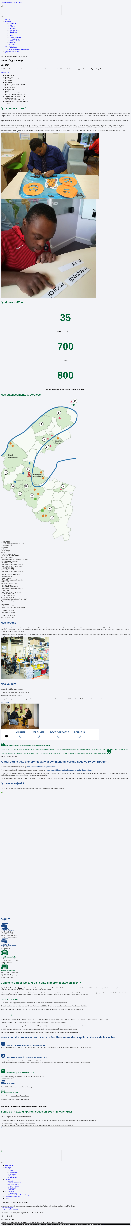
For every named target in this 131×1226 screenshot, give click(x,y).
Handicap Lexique (14, 41)
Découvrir (8, 21)
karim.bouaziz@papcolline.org (22, 1087)
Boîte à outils (12, 42)
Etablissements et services (12, 51)
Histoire (10, 25)
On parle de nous (13, 39)
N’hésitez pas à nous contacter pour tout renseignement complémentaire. (24, 1106)
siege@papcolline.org (7, 1219)
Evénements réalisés (14, 37)
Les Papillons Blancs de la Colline (11, 2)
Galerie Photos (12, 32)
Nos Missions (12, 27)
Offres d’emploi (9, 20)
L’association (12, 23)
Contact (7, 53)
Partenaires (11, 44)
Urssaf (20, 988)
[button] (65, 17)
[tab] (67, 75)
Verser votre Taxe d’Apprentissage (18, 49)
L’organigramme (13, 30)
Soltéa (12, 1120)
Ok (103, 1224)
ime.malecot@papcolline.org (21, 1099)
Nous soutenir (12, 47)
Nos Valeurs (12, 28)
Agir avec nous (9, 46)
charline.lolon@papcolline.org (20, 1096)
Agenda (10, 35)
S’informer (8, 34)
